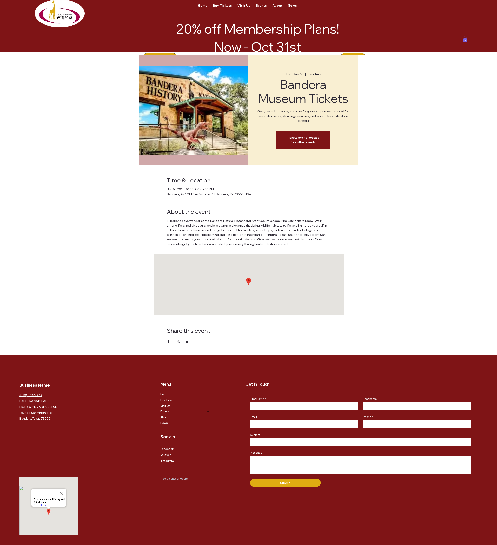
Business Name (34, 385)
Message (256, 452)
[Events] (208, 411)
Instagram (167, 461)
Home (164, 394)
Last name (371, 399)
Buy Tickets (168, 400)
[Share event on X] (178, 341)
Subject (255, 435)
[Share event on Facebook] (168, 341)
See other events (303, 142)
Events (164, 411)
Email (254, 417)
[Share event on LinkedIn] (187, 341)
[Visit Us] (208, 406)
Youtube (166, 455)
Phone (368, 417)
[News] (208, 423)
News (164, 423)
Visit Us (165, 405)
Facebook (167, 449)
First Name (258, 399)
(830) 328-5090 (30, 395)
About (164, 417)
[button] (465, 39)
